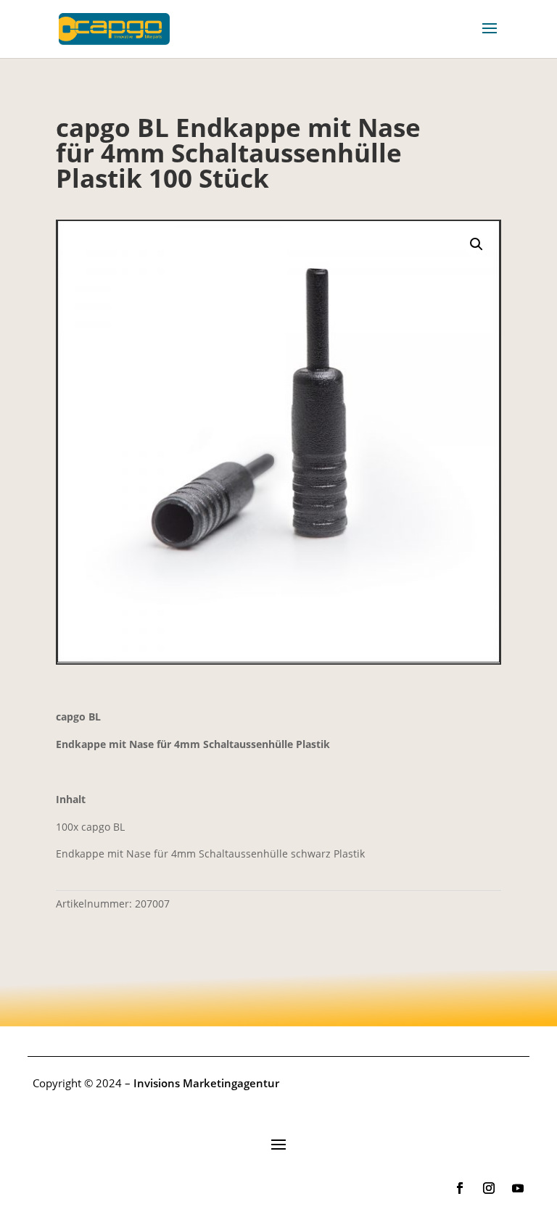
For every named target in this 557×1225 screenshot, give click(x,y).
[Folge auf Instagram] (488, 1188)
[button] (476, 244)
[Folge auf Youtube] (517, 1188)
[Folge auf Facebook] (459, 1188)
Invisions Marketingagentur (206, 1083)
